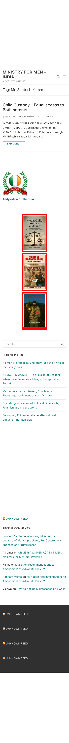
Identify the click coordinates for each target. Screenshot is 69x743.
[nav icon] (64, 76)
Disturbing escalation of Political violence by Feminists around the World (31, 405)
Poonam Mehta (12, 536)
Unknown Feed (17, 518)
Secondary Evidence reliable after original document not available (29, 417)
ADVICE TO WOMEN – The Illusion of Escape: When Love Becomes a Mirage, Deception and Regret (32, 379)
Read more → (14, 143)
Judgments (27, 116)
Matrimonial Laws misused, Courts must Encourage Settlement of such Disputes (28, 393)
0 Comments (46, 116)
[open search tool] (58, 76)
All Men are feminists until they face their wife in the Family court (33, 365)
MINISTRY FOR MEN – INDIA (24, 74)
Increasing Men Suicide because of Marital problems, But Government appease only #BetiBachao (32, 540)
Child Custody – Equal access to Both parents (33, 107)
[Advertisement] (34, 34)
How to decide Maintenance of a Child (41, 588)
